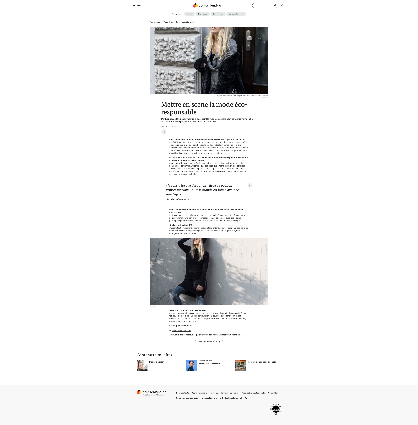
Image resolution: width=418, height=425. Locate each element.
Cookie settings (231, 398)
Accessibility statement (212, 398)
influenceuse (238, 215)
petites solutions (205, 230)
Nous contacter (183, 393)
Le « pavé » (235, 393)
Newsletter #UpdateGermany (209, 342)
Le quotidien (218, 14)
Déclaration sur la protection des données (210, 393)
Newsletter (273, 393)
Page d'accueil (155, 22)
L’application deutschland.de (254, 393)
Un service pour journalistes (188, 398)
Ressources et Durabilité (185, 22)
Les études (202, 14)
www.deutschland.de (181, 330)
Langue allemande (236, 14)
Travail (189, 14)
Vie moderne (168, 22)
